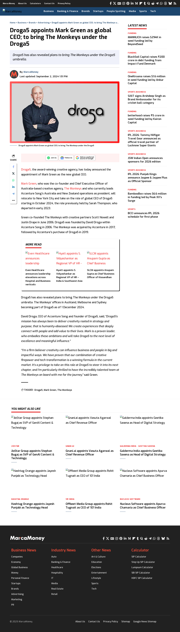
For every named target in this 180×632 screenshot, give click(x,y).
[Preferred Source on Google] (84, 158)
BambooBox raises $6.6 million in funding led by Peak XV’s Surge (147, 197)
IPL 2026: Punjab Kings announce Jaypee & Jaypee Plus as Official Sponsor (147, 177)
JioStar (15, 446)
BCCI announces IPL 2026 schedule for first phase (143, 215)
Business (22, 22)
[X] (114, 3)
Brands (32, 22)
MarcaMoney (30, 72)
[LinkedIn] (132, 3)
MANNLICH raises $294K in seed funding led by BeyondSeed (144, 40)
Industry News (63, 550)
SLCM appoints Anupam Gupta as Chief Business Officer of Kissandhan (100, 274)
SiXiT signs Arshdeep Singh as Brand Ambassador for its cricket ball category (147, 99)
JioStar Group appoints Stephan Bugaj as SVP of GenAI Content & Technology (32, 454)
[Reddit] (153, 3)
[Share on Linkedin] (13, 187)
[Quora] (149, 3)
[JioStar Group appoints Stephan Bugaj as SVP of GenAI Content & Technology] (35, 429)
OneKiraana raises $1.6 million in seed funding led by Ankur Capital (146, 80)
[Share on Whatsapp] (13, 180)
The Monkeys (73, 188)
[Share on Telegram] (13, 193)
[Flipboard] (141, 3)
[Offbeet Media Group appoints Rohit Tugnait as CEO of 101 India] (90, 482)
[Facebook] (110, 3)
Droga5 (26, 169)
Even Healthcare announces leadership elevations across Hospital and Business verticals (37, 277)
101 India (70, 499)
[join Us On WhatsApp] (52, 158)
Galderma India (128, 446)
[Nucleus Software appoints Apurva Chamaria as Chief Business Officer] (144, 482)
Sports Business (137, 92)
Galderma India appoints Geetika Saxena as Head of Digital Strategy (143, 452)
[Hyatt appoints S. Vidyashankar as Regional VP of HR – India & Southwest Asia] (70, 259)
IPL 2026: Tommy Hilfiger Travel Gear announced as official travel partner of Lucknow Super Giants (144, 140)
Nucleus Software (130, 499)
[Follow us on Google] (66, 158)
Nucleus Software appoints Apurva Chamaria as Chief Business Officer (143, 505)
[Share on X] (13, 173)
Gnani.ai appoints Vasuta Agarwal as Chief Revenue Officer (89, 452)
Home (12, 22)
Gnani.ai (70, 446)
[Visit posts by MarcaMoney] (14, 74)
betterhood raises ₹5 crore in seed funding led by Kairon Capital (146, 119)
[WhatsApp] (161, 3)
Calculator (140, 550)
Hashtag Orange (20, 499)
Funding (132, 33)
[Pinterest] (128, 3)
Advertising (44, 22)
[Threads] (165, 3)
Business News (23, 550)
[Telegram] (157, 3)
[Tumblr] (145, 3)
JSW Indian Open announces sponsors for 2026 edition (145, 159)
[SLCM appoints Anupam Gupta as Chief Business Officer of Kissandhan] (101, 259)
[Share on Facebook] (13, 166)
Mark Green (28, 184)
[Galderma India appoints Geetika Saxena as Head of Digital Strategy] (144, 429)
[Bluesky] (170, 3)
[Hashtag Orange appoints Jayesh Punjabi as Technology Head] (35, 482)
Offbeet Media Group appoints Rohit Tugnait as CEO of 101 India (89, 505)
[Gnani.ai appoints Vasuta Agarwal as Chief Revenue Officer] (90, 429)
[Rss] (175, 3)
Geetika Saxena (146, 446)
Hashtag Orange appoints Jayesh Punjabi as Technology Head (32, 505)
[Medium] (136, 3)
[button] (170, 11)
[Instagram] (124, 3)
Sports (132, 209)
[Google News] (119, 3)
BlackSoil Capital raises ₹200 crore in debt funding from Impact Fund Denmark (146, 60)
